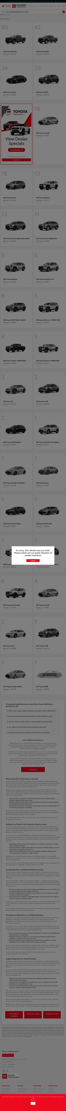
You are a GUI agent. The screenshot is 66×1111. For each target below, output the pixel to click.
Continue (33, 560)
